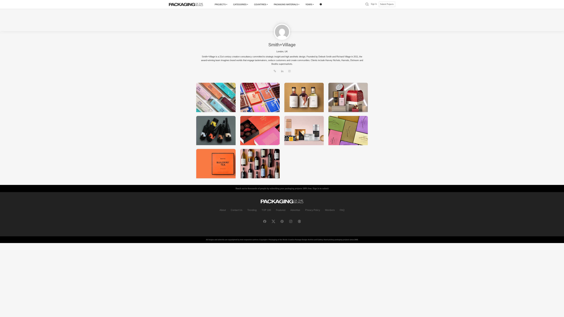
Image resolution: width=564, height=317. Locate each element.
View (216, 97)
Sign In (374, 4)
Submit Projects (387, 4)
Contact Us (236, 210)
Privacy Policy (312, 210)
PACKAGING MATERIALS (286, 4)
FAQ (342, 210)
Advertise (295, 210)
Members (330, 210)
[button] (367, 4)
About (223, 210)
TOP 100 (266, 210)
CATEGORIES (239, 4)
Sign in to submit (321, 188)
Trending (252, 210)
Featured (280, 210)
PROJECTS (220, 4)
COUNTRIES (260, 4)
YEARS (308, 4)
